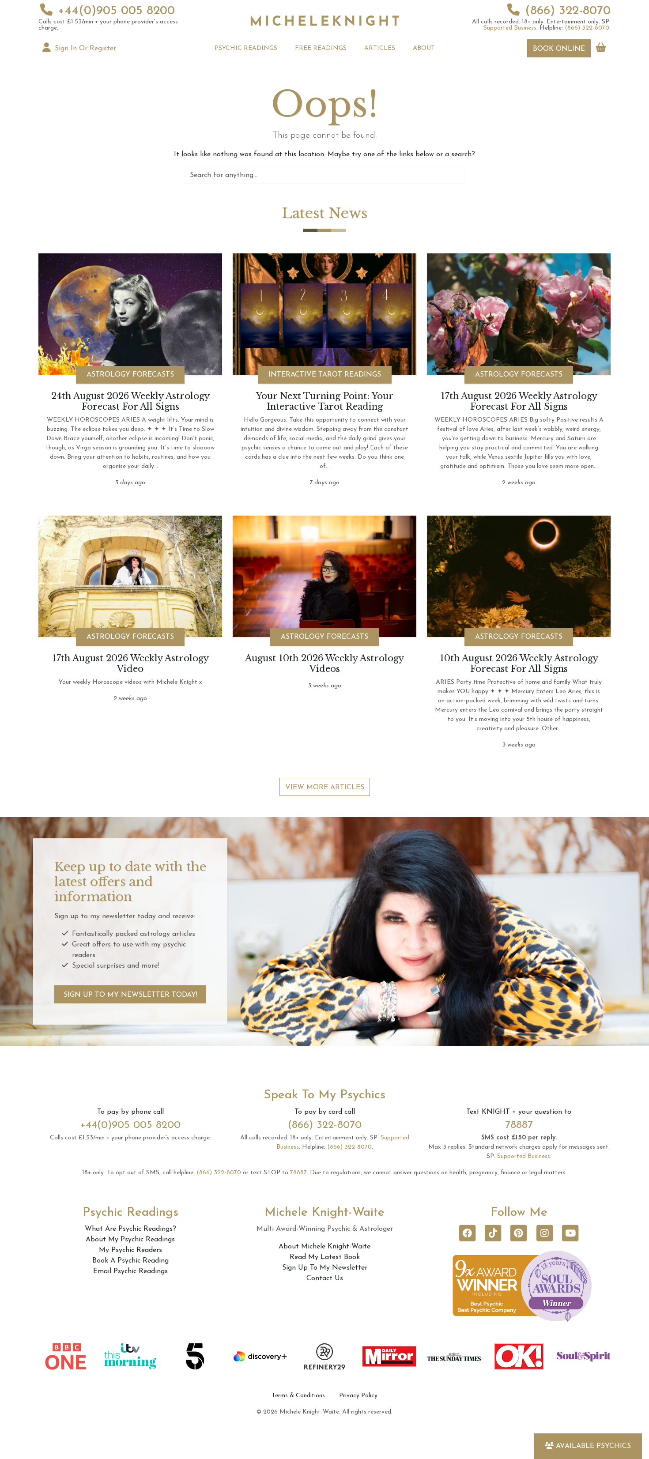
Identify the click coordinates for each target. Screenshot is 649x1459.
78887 (519, 1125)
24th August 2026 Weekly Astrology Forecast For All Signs (130, 401)
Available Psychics (593, 1446)
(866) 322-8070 (568, 11)
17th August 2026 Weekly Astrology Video (130, 663)
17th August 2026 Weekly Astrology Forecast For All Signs (519, 401)
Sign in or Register (84, 48)
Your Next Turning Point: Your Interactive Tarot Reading (324, 401)
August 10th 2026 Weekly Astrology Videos (324, 663)
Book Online (559, 49)
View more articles (324, 787)
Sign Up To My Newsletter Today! (130, 995)
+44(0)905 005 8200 (116, 11)
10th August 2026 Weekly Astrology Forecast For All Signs (519, 663)
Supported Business (509, 28)
